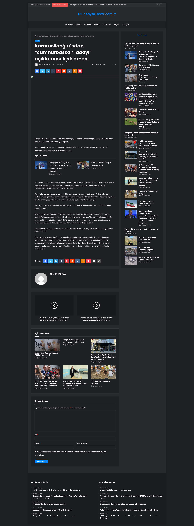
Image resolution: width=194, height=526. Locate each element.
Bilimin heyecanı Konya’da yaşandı (146, 248)
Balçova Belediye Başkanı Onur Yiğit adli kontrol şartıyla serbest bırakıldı (103, 357)
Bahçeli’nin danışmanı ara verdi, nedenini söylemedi (73, 341)
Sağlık (97, 25)
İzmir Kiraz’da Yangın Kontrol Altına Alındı (147, 238)
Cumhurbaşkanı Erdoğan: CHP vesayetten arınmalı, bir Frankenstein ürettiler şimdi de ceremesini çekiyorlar (148, 217)
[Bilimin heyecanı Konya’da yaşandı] (131, 250)
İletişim (125, 25)
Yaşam (116, 25)
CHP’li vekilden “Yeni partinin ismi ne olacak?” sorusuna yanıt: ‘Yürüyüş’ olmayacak (46, 383)
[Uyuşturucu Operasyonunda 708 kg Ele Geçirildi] (47, 345)
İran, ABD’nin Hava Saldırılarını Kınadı (146, 202)
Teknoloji (107, 25)
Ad (36, 435)
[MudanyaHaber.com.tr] (97, 14)
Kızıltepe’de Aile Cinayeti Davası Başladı (149, 66)
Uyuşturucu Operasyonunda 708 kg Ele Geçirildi (46, 354)
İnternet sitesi (82, 443)
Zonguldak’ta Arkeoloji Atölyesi (100, 382)
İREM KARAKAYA (44, 65)
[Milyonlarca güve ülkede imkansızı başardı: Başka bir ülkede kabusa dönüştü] (131, 121)
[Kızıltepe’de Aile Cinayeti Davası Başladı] (83, 165)
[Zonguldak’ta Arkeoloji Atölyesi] (103, 372)
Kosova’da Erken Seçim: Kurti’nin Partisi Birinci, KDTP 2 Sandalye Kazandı (75, 383)
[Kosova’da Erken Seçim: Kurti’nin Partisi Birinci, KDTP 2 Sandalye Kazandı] (75, 372)
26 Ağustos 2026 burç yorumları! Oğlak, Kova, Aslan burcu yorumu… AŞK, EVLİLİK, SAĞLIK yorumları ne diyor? (148, 99)
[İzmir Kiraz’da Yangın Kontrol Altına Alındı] (131, 240)
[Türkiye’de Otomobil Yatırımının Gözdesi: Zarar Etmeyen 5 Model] (131, 144)
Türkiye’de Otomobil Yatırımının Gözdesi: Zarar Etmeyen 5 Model (148, 143)
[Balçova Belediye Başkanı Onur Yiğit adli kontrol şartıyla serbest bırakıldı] (103, 346)
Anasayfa (69, 25)
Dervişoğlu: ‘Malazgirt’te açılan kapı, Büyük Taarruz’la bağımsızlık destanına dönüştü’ (149, 55)
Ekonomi (87, 25)
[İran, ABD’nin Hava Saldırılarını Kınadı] (131, 204)
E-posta (38, 443)
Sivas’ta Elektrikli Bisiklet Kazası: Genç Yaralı (149, 258)
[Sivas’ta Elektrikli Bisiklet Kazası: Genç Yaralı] (131, 260)
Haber (78, 25)
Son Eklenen (142, 35)
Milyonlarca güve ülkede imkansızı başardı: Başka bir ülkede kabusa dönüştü (149, 123)
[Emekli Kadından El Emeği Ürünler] (131, 112)
